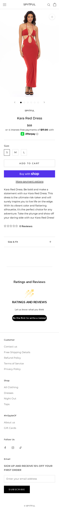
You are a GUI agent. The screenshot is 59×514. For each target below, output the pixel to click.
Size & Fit (13, 241)
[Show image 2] (24, 102)
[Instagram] (13, 447)
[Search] (48, 4)
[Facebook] (5, 447)
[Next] (44, 102)
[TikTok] (20, 447)
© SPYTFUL (29, 506)
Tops (7, 404)
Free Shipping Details (17, 352)
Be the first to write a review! (29, 318)
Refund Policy (12, 357)
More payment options (29, 181)
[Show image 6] (38, 102)
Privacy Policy (12, 369)
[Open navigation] (4, 4)
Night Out (10, 398)
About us (9, 422)
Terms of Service (14, 363)
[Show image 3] (28, 102)
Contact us (10, 346)
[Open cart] (54, 4)
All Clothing (11, 387)
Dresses (8, 392)
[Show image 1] (21, 102)
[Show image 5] (34, 102)
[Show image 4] (31, 102)
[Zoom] (52, 17)
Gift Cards (10, 428)
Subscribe (17, 489)
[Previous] (14, 102)
